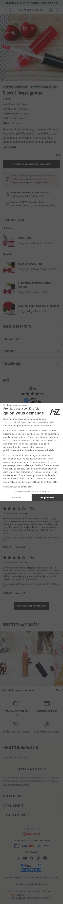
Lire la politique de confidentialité (18, 487)
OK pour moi (47, 497)
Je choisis (15, 497)
